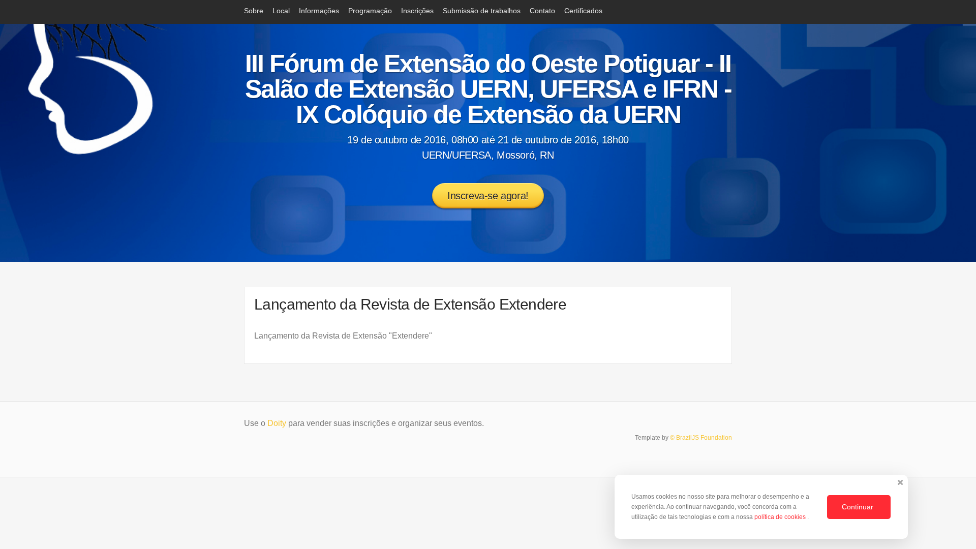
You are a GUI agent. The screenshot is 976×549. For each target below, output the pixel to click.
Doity (276, 423)
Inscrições (417, 11)
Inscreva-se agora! (488, 195)
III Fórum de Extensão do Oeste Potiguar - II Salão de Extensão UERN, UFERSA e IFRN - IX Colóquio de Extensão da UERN (488, 89)
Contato (542, 11)
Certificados (583, 11)
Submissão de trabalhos (482, 11)
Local (281, 11)
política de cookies (780, 517)
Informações (319, 11)
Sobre (253, 11)
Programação (370, 11)
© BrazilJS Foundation (701, 437)
